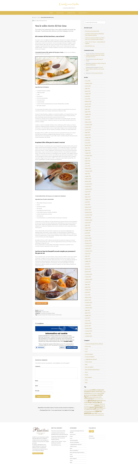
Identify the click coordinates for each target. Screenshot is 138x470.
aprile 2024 (87, 116)
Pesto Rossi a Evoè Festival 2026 (92, 31)
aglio (90, 390)
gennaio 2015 (88, 325)
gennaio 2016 (88, 300)
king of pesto (92, 402)
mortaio (96, 404)
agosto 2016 (88, 282)
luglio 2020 (87, 173)
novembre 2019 (88, 184)
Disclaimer (91, 436)
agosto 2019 (88, 191)
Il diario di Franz (88, 361)
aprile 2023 (87, 140)
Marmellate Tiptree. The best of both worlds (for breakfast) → (56, 407)
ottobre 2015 (88, 305)
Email (36, 385)
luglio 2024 (87, 109)
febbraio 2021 (88, 168)
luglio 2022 (87, 147)
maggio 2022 (88, 153)
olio (99, 404)
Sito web (37, 390)
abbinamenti (86, 390)
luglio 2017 (87, 256)
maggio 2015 (88, 315)
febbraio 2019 (88, 207)
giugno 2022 (87, 150)
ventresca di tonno (87, 415)
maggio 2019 (88, 199)
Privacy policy (92, 438)
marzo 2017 (87, 266)
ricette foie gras (58, 314)
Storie (86, 380)
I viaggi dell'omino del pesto (91, 359)
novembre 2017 (88, 245)
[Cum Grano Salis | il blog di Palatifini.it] (69, 6)
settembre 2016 (88, 279)
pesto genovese (96, 407)
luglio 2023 (87, 132)
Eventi (86, 349)
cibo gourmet (87, 393)
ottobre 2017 (88, 248)
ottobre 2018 (88, 217)
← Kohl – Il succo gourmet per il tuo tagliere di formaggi (56, 410)
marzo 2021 (87, 165)
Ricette (53, 313)
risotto (102, 409)
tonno (103, 413)
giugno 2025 (87, 91)
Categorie (60, 12)
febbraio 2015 (88, 323)
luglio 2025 (87, 88)
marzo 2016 (87, 294)
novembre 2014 (88, 331)
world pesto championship (99, 415)
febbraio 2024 (88, 122)
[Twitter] (93, 431)
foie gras (40, 314)
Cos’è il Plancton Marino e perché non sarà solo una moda (95, 69)
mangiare (86, 404)
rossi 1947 (94, 413)
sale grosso (100, 413)
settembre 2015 (88, 307)
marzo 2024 (87, 119)
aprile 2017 (87, 263)
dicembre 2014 (88, 328)
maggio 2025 (88, 93)
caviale (103, 391)
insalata (86, 402)
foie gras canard (51, 314)
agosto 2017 (88, 253)
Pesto (86, 372)
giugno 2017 (87, 258)
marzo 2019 (87, 204)
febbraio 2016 (88, 297)
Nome (36, 380)
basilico (93, 390)
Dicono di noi (88, 346)
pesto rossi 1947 (91, 409)
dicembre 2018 (88, 212)
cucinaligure (93, 395)
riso (100, 409)
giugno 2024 (87, 111)
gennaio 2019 (88, 209)
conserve (98, 393)
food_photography (89, 354)
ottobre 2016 (88, 276)
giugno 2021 (87, 160)
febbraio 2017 (88, 269)
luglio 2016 (87, 284)
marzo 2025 (87, 98)
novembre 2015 (88, 302)
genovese (97, 400)
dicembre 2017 (88, 243)
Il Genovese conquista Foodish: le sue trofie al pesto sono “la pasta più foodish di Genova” (95, 55)
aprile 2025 (87, 96)
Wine (86, 382)
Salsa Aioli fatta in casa (90, 46)
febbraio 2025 (88, 101)
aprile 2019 (87, 202)
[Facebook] (90, 431)
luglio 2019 (87, 194)
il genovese (103, 400)
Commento (37, 366)
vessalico (93, 415)
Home (51, 12)
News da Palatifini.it (47, 313)
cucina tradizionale (93, 397)
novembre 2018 (88, 214)
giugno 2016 (87, 287)
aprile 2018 (87, 233)
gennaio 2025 (88, 104)
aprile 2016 (87, 292)
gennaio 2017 (88, 271)
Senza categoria (88, 377)
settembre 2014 (88, 336)
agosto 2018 (88, 222)
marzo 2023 (87, 142)
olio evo (102, 404)
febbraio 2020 (88, 178)
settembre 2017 (88, 251)
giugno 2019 (87, 196)
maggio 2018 (88, 230)
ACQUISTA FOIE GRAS (41, 303)
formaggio (86, 400)
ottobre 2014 (88, 333)
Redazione (41, 310)
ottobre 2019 (88, 186)
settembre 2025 (88, 83)
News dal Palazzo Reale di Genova (92, 369)
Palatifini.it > (84, 12)
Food (42, 313)
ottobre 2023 (88, 127)
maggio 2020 (88, 176)
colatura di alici (93, 393)
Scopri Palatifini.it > (37, 453)
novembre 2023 (88, 124)
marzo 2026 (87, 80)
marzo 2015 (87, 320)
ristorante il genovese (89, 411)
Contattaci (71, 12)
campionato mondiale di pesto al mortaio (94, 390)
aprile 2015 (87, 318)
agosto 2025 (88, 86)
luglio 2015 (87, 310)
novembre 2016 (88, 274)
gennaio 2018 (88, 240)
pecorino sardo (91, 406)
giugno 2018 (87, 227)
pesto (97, 405)
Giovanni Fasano (89, 59)
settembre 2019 (88, 189)
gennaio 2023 (88, 145)
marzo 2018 (87, 235)
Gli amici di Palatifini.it (89, 356)
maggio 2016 (88, 289)
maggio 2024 (88, 114)
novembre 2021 (88, 155)
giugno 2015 (87, 312)
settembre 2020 (88, 171)
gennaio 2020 (88, 181)
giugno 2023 (87, 135)
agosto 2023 (88, 129)
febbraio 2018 (88, 238)
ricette (97, 409)
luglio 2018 (87, 225)
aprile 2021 (87, 163)
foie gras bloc (45, 314)
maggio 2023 (88, 137)
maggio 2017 (88, 261)
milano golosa (91, 404)
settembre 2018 (88, 220)
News (86, 364)
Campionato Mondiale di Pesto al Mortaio (94, 343)
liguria (99, 402)
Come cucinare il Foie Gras (97, 73)
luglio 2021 (87, 158)
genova (91, 400)
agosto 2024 (88, 106)
